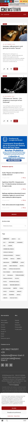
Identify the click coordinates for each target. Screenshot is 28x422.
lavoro (5, 265)
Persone (3, 327)
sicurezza (11, 291)
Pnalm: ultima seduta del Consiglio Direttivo (13, 204)
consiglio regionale (8, 255)
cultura (5, 258)
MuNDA (4, 268)
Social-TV (3, 331)
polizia (5, 281)
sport (4, 294)
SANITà (15, 288)
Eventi (4, 24)
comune (10, 245)
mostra (21, 265)
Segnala (17, 320)
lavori (22, 262)
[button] (23, 24)
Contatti (17, 322)
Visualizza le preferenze (14, 412)
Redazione (17, 325)
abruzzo (6, 239)
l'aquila (15, 262)
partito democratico (18, 272)
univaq (18, 294)
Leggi (15, 69)
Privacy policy (18, 327)
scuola (21, 288)
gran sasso (6, 262)
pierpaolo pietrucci (7, 278)
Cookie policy (18, 329)
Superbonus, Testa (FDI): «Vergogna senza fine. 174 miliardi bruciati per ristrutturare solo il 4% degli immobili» (14, 184)
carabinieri (19, 242)
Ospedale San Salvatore (14, 268)
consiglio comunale (8, 252)
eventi (18, 258)
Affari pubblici (4, 322)
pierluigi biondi (20, 275)
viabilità (5, 297)
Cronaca (3, 329)
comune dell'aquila (8, 249)
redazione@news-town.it (12, 355)
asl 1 (4, 242)
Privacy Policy (17, 415)
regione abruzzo (14, 284)
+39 (3, 352)
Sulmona (11, 294)
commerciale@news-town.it (11, 359)
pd (4, 275)
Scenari (3, 325)
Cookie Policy (10, 415)
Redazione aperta (5, 338)
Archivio (14, 214)
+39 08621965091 (10, 349)
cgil (4, 245)
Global (2, 334)
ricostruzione (6, 288)
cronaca (18, 255)
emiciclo (12, 258)
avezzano (11, 242)
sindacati (19, 291)
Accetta (14, 408)
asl (19, 238)
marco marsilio (13, 265)
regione (5, 284)
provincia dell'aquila (14, 281)
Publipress (16, 384)
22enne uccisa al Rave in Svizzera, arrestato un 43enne (17, 4)
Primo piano (4, 320)
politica (17, 278)
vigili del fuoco (13, 297)
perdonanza (10, 275)
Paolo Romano (6, 272)
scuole (5, 291)
